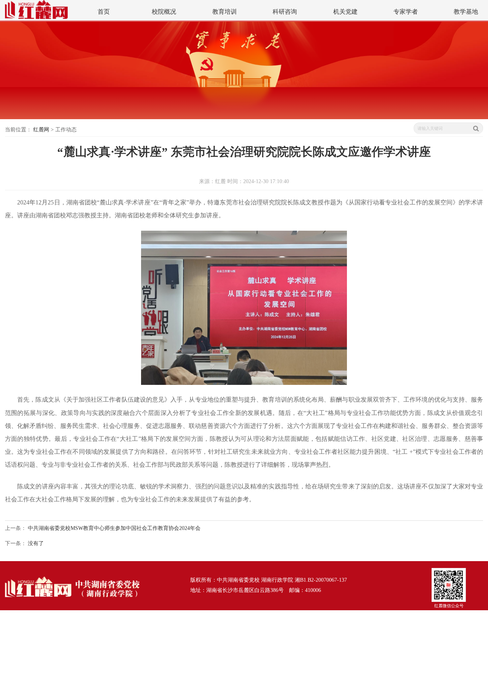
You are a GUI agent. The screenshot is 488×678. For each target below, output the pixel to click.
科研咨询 (285, 11)
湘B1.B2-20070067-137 (321, 580)
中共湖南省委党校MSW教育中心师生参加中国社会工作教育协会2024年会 (114, 528)
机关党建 (345, 11)
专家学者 (405, 11)
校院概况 (164, 11)
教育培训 (224, 11)
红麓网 (41, 129)
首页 (104, 11)
